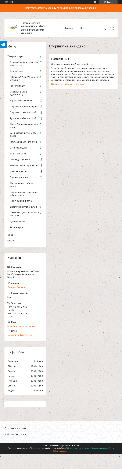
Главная (69, 28)
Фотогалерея (16, 227)
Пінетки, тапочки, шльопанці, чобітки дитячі (24, 193)
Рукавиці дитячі (17, 221)
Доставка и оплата (16, 434)
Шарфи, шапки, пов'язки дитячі (21, 184)
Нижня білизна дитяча (21, 201)
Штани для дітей (18, 154)
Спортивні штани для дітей (23, 112)
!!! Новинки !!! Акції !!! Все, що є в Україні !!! (24, 78)
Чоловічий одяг (17, 86)
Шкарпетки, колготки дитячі (23, 207)
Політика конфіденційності (103, 448)
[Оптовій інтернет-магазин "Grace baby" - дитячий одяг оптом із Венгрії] (13, 28)
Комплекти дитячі (18, 171)
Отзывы (11, 240)
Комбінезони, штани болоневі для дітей (24, 214)
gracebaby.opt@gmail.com (20, 335)
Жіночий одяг (16, 71)
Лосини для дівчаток (20, 159)
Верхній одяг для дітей (21, 100)
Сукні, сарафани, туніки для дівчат (23, 134)
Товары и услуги (15, 56)
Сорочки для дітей (19, 177)
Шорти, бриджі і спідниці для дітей (24, 125)
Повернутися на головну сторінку (67, 84)
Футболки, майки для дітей (23, 118)
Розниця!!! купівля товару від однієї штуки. (24, 63)
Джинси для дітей (18, 148)
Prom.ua (75, 446)
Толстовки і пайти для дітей (23, 142)
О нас (10, 235)
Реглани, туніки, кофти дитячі (24, 165)
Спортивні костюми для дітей (24, 106)
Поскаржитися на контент (79, 448)
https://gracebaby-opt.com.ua (21, 326)
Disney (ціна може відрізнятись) (18, 93)
